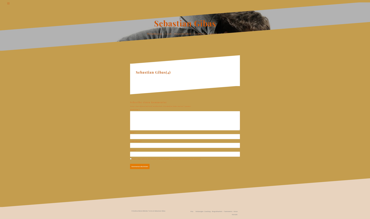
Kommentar (135, 110)
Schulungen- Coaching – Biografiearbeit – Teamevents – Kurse (217, 211)
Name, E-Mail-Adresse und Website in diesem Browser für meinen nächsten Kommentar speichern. (166, 159)
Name (132, 132)
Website (133, 150)
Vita (191, 211)
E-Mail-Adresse (136, 141)
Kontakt (235, 214)
